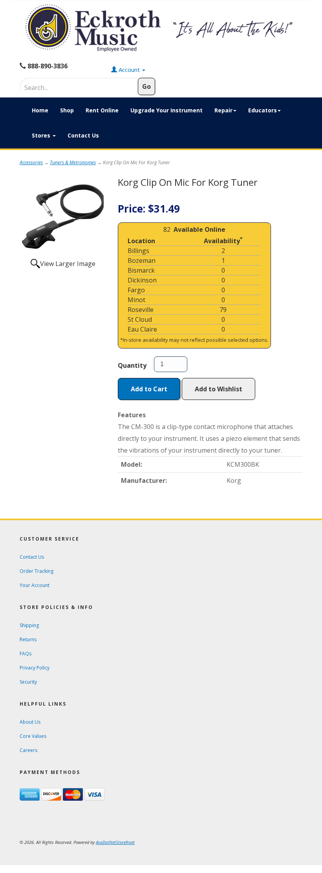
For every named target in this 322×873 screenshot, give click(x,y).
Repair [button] (223, 110)
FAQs (25, 653)
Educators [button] (262, 110)
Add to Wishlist (218, 389)
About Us (30, 722)
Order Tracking (36, 571)
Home (40, 110)
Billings (138, 250)
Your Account (34, 585)
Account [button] (129, 69)
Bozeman (142, 260)
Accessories (31, 162)
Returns (28, 639)
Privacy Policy (34, 667)
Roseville (141, 309)
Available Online (199, 229)
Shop (67, 110)
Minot (136, 299)
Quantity (132, 365)
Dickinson (142, 280)
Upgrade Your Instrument (166, 110)
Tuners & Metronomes (73, 162)
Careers (28, 750)
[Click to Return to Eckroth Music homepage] (161, 28)
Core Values (33, 736)
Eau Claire (142, 329)
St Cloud (140, 319)
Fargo (136, 290)
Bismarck (141, 270)
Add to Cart (149, 389)
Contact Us (83, 135)
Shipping (29, 625)
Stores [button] (42, 135)
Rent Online (102, 110)
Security (28, 682)
